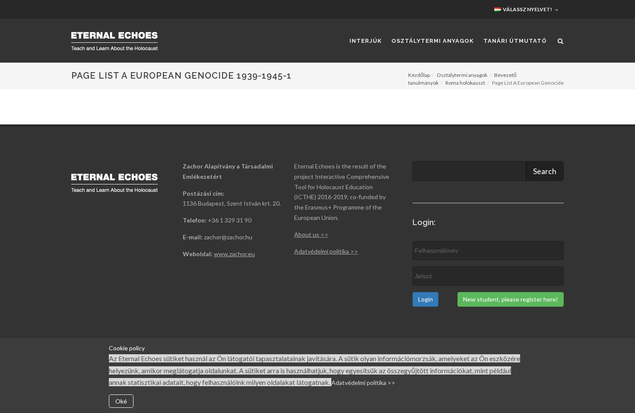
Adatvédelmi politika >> (363, 382)
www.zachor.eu (234, 253)
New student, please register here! (510, 299)
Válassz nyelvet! (527, 9)
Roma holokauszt (465, 82)
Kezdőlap (419, 75)
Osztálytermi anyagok (462, 75)
